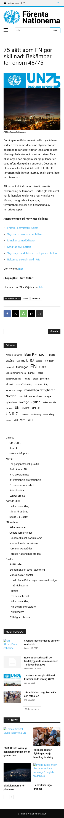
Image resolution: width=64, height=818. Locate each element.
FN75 (25, 298)
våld (16, 420)
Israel (35, 379)
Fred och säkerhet (19, 596)
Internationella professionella (25, 479)
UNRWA (25, 414)
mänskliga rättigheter (39, 390)
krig (46, 384)
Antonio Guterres (14, 355)
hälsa (40, 373)
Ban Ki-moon (35, 354)
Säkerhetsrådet (50, 402)
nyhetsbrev (11, 402)
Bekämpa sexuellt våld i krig (23, 259)
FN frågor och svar (19, 617)
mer (20, 268)
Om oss (10, 437)
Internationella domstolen (23, 543)
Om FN (9, 559)
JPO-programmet (19, 474)
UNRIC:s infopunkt (19, 453)
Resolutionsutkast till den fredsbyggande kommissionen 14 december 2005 (41, 661)
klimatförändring (24, 384)
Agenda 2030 (13, 501)
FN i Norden (15, 564)
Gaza (42, 367)
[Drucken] (39, 313)
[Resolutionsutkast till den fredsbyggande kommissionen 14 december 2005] (12, 662)
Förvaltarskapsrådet (20, 548)
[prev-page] (6, 797)
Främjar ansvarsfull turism (22, 227)
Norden (11, 396)
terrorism (36, 298)
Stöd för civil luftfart (19, 246)
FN (33, 366)
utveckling (48, 414)
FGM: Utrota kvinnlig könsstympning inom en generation (17, 752)
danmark (22, 360)
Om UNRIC (15, 442)
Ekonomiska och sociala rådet (25, 538)
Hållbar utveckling (19, 506)
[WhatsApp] (23, 313)
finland (10, 367)
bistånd (10, 360)
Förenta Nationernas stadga (25, 553)
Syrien (35, 402)
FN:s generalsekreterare (22, 606)
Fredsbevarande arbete (22, 485)
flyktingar (22, 367)
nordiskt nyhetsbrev (30, 396)
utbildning (36, 414)
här (41, 287)
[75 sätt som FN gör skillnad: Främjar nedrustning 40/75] (12, 680)
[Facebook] (7, 313)
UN (17, 408)
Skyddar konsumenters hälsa (24, 234)
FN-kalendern (16, 612)
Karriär (9, 458)
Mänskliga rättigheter (21, 575)
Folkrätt (13, 590)
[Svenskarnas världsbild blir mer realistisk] (12, 645)
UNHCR (26, 408)
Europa (39, 361)
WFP (22, 420)
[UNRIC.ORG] (32, 17)
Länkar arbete (17, 495)
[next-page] (11, 797)
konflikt (38, 384)
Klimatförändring (18, 511)
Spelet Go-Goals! (18, 516)
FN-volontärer (17, 490)
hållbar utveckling (13, 379)
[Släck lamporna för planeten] (17, 773)
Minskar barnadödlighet (21, 240)
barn (52, 354)
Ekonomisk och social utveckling (27, 569)
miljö (19, 391)
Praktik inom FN (18, 469)
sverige (24, 402)
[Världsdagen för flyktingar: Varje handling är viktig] (47, 737)
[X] (15, 313)
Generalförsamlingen (16, 373)
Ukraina (9, 408)
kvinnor (10, 390)
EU (32, 360)
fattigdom (49, 361)
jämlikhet (44, 378)
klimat (9, 384)
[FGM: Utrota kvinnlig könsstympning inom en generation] (17, 736)
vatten (8, 420)
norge (47, 396)
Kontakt (13, 448)
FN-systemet (13, 522)
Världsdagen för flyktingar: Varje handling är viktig (43, 753)
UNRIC (12, 414)
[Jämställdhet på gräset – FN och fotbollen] (12, 697)
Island (27, 378)
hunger (31, 373)
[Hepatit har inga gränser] (47, 772)
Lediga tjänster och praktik (24, 464)
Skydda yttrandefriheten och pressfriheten (32, 253)
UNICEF (36, 408)
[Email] (31, 313)
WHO (31, 420)
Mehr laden (30, 709)
